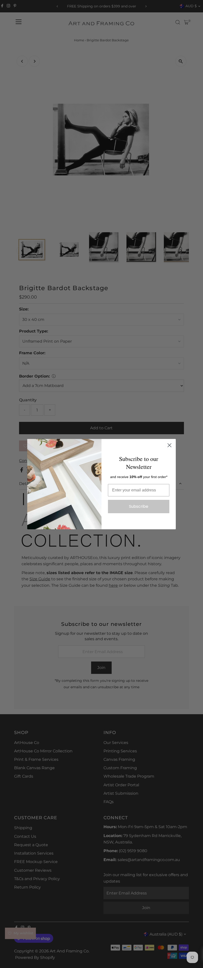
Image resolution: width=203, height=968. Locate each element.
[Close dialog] (169, 445)
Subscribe (138, 506)
